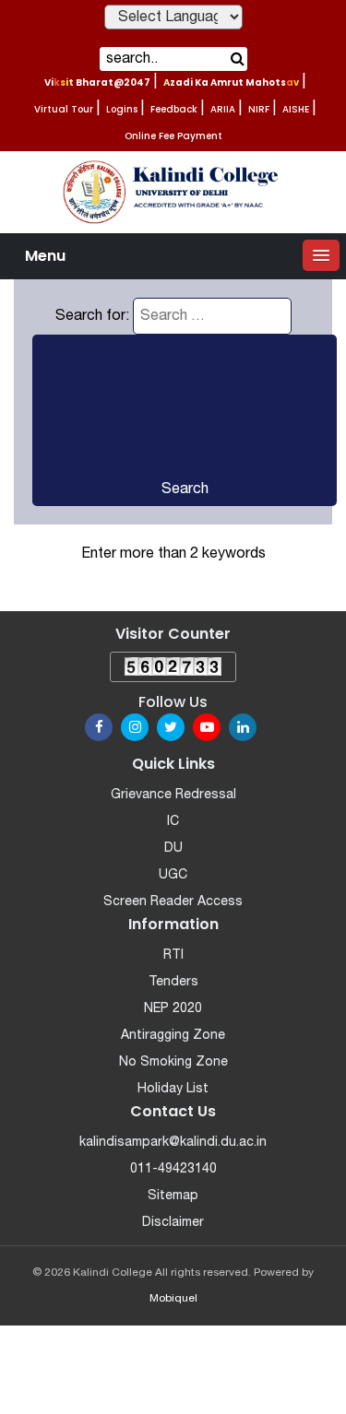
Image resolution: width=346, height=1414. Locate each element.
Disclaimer (173, 1223)
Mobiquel (173, 1298)
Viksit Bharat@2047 (97, 82)
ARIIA (222, 109)
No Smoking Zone (173, 1062)
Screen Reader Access (173, 902)
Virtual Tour (63, 109)
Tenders (173, 982)
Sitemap (173, 1196)
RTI (173, 955)
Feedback (173, 109)
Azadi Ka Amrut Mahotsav (231, 82)
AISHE (295, 109)
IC (173, 822)
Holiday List (173, 1089)
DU (173, 848)
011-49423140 (173, 1169)
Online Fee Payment (173, 136)
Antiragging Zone (173, 1036)
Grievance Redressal (173, 795)
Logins (121, 109)
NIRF (258, 109)
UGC (173, 875)
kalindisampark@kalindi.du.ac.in (173, 1143)
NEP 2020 (173, 1009)
